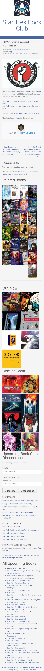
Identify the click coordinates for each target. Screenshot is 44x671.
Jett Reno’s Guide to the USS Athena (20, 578)
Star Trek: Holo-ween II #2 (16, 617)
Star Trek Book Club (22, 25)
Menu (22, 38)
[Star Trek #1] (30, 450)
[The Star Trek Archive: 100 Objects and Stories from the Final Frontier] (30, 329)
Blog (10, 52)
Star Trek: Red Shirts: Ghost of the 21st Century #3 (20, 530)
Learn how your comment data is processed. (20, 173)
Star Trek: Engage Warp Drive (13, 536)
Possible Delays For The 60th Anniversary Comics (20, 500)
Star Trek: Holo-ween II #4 (16, 648)
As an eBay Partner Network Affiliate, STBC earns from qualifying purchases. (20, 556)
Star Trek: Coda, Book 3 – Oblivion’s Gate (25, 53)
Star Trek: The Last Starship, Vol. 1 (19, 580)
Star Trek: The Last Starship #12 (14, 533)
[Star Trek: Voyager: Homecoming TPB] (11, 329)
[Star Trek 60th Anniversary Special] (30, 393)
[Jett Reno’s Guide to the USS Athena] (11, 412)
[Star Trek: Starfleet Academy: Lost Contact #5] (11, 310)
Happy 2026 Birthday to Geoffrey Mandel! (17, 512)
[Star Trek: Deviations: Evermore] (11, 431)
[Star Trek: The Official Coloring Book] (30, 348)
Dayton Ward (15, 118)
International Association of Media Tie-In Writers (23, 91)
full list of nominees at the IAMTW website (24, 113)
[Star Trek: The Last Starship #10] (30, 310)
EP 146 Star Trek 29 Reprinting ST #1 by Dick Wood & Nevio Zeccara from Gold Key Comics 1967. (33, 152)
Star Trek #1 (11, 592)
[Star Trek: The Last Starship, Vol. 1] (30, 412)
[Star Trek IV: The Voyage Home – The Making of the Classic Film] (11, 393)
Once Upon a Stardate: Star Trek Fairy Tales (23, 662)
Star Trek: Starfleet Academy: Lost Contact (22, 650)
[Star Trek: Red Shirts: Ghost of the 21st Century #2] (30, 431)
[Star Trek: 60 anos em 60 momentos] (11, 368)
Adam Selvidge (25, 49)
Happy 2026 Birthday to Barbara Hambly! (17, 503)
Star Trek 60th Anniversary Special (20, 575)
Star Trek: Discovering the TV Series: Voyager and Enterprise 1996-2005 (23, 601)
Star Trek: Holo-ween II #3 (16, 619)
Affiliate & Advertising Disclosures (14, 667)
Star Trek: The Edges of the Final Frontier (22, 607)
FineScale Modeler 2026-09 (17, 568)
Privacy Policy (13, 670)
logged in (15, 167)
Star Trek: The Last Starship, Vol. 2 (14, 539)
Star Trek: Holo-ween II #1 (16, 604)
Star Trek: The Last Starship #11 (19, 590)
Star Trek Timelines (14, 641)
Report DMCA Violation (28, 670)
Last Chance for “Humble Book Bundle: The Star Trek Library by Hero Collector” (11, 150)
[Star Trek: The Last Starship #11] (11, 450)
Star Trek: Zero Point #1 (11, 527)
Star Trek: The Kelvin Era (16, 638)
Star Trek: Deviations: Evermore (19, 583)
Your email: (6, 480)
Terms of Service (34, 667)
